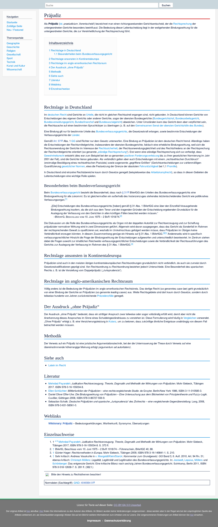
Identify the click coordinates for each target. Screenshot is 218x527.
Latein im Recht (57, 365)
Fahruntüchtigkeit (148, 166)
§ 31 (124, 192)
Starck (118, 456)
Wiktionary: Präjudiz (60, 423)
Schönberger (59, 463)
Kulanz (112, 321)
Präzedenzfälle (105, 295)
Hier (41, 510)
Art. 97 (57, 141)
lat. (61, 23)
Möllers (198, 460)
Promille (171, 166)
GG (73, 141)
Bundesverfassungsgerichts (111, 131)
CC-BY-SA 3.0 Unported (127, 505)
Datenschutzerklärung (117, 520)
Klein (111, 456)
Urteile (89, 114)
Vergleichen (189, 317)
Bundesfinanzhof (84, 122)
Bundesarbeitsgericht (187, 118)
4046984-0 (87, 482)
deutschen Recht (57, 114)
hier (28, 510)
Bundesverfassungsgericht (65, 192)
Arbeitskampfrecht (161, 172)
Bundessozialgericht (110, 122)
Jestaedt (178, 460)
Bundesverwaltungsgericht (59, 122)
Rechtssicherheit (108, 148)
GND (77, 482)
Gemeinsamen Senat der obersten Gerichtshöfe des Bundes (169, 125)
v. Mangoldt (101, 456)
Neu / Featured (15, 29)
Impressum (94, 520)
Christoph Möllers (80, 460)
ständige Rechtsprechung (112, 151)
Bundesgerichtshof (163, 118)
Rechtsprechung (182, 23)
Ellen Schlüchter (57, 390)
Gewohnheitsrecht (54, 155)
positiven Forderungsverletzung (141, 155)
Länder (75, 135)
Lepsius (188, 460)
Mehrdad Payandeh (59, 383)
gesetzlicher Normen (73, 166)
